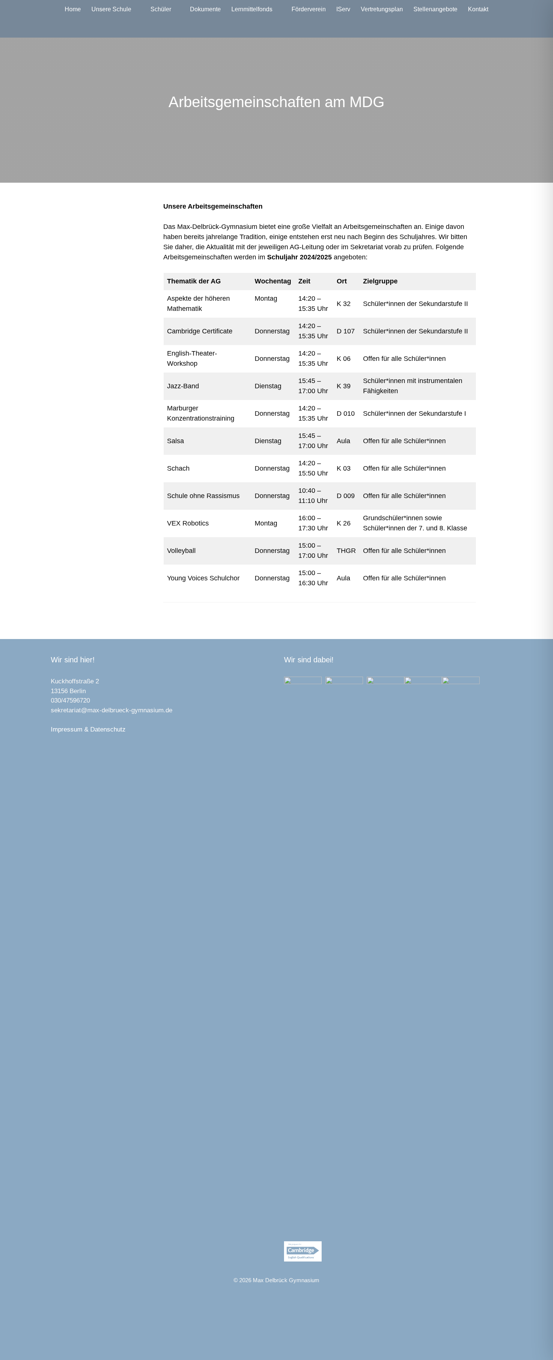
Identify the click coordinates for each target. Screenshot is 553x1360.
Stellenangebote (435, 9)
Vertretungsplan (382, 9)
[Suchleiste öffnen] (276, 28)
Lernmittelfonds (251, 9)
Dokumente (205, 9)
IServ (343, 9)
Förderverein (309, 9)
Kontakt (478, 9)
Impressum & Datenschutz (88, 729)
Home (73, 9)
